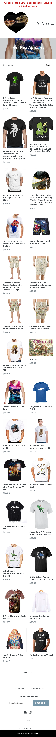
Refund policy (38, 688)
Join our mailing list (28, 697)
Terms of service (19, 688)
